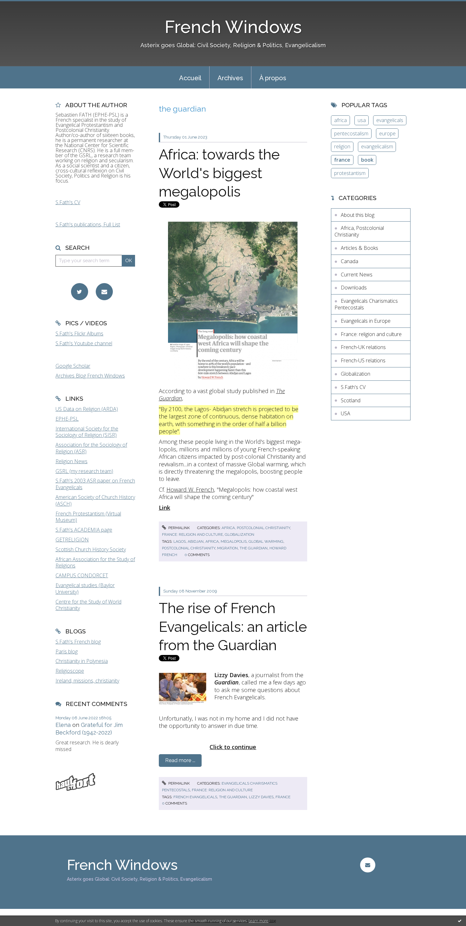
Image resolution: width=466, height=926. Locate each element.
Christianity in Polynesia (81, 660)
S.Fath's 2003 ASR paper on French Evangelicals (95, 484)
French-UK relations (363, 347)
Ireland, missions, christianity (87, 680)
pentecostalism (351, 133)
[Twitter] (79, 291)
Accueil (190, 78)
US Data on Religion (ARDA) (86, 408)
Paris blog (66, 651)
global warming (266, 541)
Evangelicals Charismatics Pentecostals (366, 304)
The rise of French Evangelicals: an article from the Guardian (233, 627)
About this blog (357, 214)
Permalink (178, 528)
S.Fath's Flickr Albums (79, 333)
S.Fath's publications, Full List (87, 224)
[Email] (104, 291)
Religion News (71, 461)
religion (342, 146)
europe (387, 133)
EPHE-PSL (67, 418)
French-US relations (363, 360)
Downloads (354, 287)
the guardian (254, 548)
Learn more (259, 920)
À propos (272, 78)
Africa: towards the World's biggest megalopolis (219, 173)
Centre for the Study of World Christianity (88, 605)
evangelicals (389, 120)
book (367, 159)
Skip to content (20, 5)
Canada (349, 261)
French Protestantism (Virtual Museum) (88, 517)
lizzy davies (261, 797)
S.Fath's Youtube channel (83, 343)
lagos (179, 541)
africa (212, 541)
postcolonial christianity (188, 548)
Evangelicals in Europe (366, 320)
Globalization (239, 534)
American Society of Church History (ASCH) (95, 500)
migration (227, 548)
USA (345, 413)
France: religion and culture (192, 534)
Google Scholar (72, 365)
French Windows (233, 26)
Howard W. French (190, 489)
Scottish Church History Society (90, 549)
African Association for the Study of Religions (95, 562)
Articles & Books (359, 247)
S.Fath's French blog (78, 641)
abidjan (196, 541)
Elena (63, 725)
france (282, 797)
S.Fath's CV (67, 202)
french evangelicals (195, 797)
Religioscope (69, 670)
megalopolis (234, 541)
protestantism (350, 173)
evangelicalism (377, 146)
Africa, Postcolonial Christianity (256, 528)
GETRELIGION (72, 539)
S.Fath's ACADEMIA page (83, 529)
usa (362, 120)
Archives (230, 78)
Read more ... (180, 760)
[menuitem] (190, 77)
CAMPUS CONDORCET (81, 575)
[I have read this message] (459, 920)
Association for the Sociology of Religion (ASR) (91, 448)
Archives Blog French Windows (90, 375)
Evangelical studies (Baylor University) (85, 588)
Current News (356, 274)
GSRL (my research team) (84, 471)
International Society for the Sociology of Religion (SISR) (86, 432)
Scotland (350, 400)
